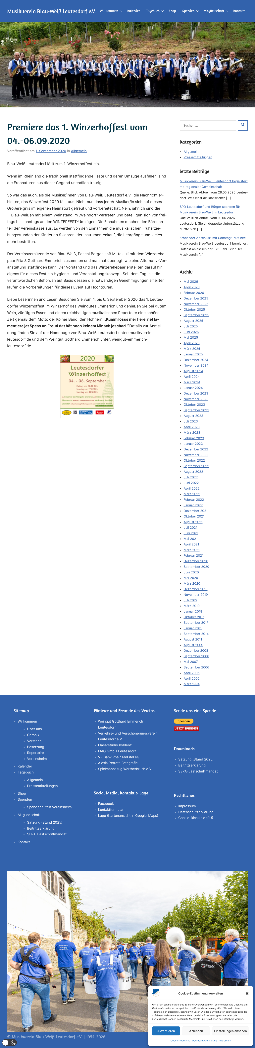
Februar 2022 (194, 500)
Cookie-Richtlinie (180, 1040)
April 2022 (192, 488)
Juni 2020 (191, 572)
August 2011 (193, 639)
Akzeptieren (166, 1031)
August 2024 (193, 371)
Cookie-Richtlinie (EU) (195, 818)
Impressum (225, 1040)
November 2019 (196, 595)
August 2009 (193, 645)
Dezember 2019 (196, 589)
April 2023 (192, 427)
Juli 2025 (191, 326)
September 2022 (196, 466)
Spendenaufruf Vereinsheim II (50, 807)
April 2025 (192, 343)
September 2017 (196, 623)
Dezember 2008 (196, 650)
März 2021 (192, 550)
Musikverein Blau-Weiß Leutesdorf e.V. (51, 11)
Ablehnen (196, 1031)
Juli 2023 (191, 421)
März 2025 (192, 349)
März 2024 (192, 382)
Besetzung (35, 747)
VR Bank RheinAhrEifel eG (118, 757)
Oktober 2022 (194, 460)
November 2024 (196, 365)
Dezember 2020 (196, 561)
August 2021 (193, 522)
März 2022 (192, 494)
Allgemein (79, 151)
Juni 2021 (191, 533)
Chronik (33, 735)
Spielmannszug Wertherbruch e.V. (125, 769)
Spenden (188, 11)
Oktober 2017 (194, 617)
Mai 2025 (191, 337)
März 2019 (192, 606)
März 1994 (192, 684)
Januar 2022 (193, 505)
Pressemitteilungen (198, 157)
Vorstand (34, 741)
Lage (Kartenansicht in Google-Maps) (128, 816)
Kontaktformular (111, 810)
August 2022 (193, 472)
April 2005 (192, 673)
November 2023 (196, 399)
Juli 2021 (190, 527)
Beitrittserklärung (40, 828)
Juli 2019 (190, 600)
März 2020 (192, 583)
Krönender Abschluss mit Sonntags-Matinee (213, 238)
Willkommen (109, 11)
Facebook (106, 804)
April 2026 (192, 287)
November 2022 (196, 455)
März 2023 (192, 432)
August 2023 (193, 416)
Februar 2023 (194, 438)
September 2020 (196, 567)
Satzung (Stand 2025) (44, 822)
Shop (172, 11)
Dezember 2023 (196, 393)
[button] (247, 993)
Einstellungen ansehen (230, 1031)
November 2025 (196, 304)
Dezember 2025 (196, 298)
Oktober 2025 (194, 309)
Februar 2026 (194, 293)
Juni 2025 (191, 332)
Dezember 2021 (196, 511)
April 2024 (192, 377)
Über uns (34, 729)
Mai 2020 (191, 578)
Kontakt (239, 11)
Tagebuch (153, 11)
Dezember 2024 (196, 360)
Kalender (133, 11)
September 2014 (196, 634)
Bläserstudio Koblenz (115, 745)
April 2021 (191, 544)
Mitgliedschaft (214, 11)
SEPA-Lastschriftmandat (47, 834)
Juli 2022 (191, 477)
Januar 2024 (193, 388)
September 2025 (196, 315)
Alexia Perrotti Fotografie (118, 763)
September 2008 (196, 656)
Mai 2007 (191, 662)
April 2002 (192, 678)
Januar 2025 (193, 354)
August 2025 (193, 321)
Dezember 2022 (196, 449)
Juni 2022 (191, 483)
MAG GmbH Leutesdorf (117, 751)
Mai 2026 (191, 282)
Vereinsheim (37, 759)
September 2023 (196, 410)
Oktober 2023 (194, 405)
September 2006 (196, 667)
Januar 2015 (193, 628)
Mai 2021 (190, 539)
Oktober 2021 (194, 516)
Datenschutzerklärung (204, 1040)
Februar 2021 (193, 555)
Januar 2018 (193, 611)
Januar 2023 (193, 444)
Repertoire (35, 753)
